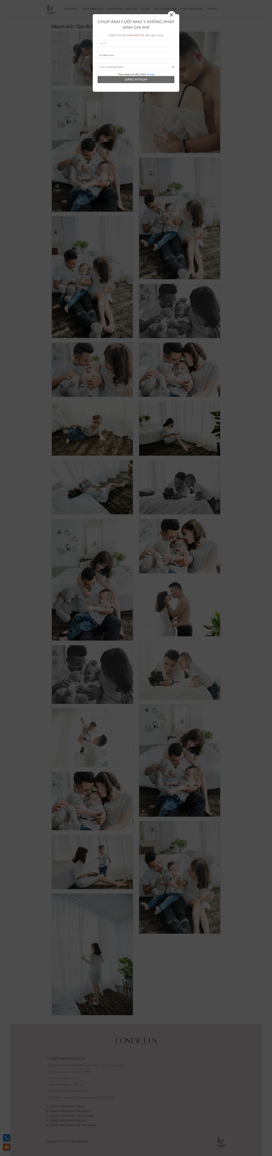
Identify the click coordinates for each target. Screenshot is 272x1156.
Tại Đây (150, 74)
